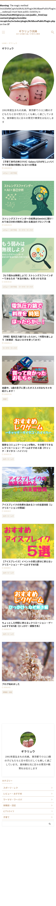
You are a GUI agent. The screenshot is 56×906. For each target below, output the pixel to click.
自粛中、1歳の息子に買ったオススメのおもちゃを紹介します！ (27, 389)
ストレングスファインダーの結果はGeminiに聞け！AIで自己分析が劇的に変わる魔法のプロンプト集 (28, 220)
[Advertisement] (28, 840)
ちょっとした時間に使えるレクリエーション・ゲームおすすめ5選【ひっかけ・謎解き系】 (27, 624)
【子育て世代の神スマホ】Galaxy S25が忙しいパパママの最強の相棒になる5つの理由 (28, 163)
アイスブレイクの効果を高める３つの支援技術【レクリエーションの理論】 (27, 506)
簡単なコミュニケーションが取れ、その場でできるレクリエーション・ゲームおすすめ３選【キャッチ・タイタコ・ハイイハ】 (27, 448)
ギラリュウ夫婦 (28, 31)
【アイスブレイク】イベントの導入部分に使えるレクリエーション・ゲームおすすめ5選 (27, 563)
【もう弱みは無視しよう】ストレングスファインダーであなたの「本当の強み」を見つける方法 (27, 277)
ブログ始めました (11, 684)
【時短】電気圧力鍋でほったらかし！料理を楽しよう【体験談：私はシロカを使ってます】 (27, 338)
